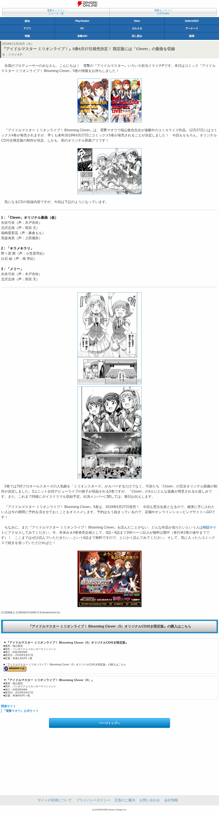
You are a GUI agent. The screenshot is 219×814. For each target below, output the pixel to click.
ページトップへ (109, 723)
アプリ (27, 28)
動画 (191, 35)
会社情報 (171, 800)
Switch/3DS (192, 20)
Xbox (137, 20)
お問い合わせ (149, 800)
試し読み (137, 35)
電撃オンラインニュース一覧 (56, 12)
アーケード (191, 28)
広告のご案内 (125, 800)
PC (82, 28)
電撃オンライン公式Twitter (163, 12)
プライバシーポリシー (93, 800)
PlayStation (82, 20)
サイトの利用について (55, 800)
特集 (27, 35)
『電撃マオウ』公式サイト (21, 710)
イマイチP (15, 54)
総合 (27, 20)
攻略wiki (82, 35)
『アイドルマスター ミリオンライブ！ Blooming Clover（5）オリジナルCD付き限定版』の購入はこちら (109, 626)
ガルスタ (137, 28)
